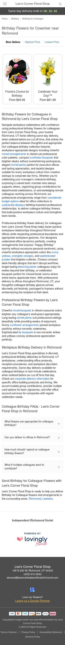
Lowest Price (52, 42)
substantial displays (13, 205)
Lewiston (47, 498)
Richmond (35, 498)
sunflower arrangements (24, 325)
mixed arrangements (14, 154)
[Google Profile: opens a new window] (32, 589)
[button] (57, 636)
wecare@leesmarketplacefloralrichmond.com (32, 577)
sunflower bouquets (41, 157)
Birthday (15, 18)
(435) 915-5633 (33, 574)
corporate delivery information (32, 378)
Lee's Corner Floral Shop (33, 3)
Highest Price (32, 42)
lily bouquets (25, 332)
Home (5, 18)
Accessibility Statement (51, 632)
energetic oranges (22, 256)
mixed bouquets (21, 310)
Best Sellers (13, 42)
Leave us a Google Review (32, 601)
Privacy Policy (28, 632)
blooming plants (27, 266)
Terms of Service (9, 632)
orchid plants (18, 165)
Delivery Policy (32, 637)
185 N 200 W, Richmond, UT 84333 (32, 570)
